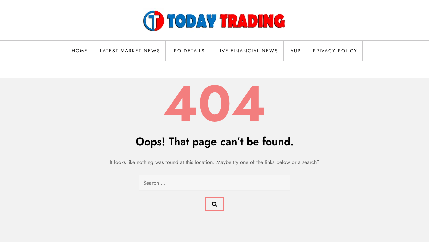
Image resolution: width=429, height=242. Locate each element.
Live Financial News (247, 50)
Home (80, 50)
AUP (295, 50)
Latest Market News (130, 50)
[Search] (214, 204)
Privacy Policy (335, 50)
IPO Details (188, 50)
